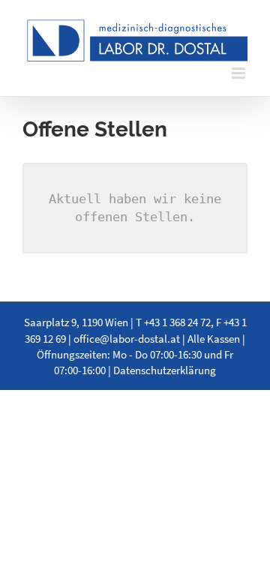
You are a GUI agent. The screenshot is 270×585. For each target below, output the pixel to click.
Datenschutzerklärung (164, 370)
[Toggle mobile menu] (240, 73)
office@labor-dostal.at (127, 339)
